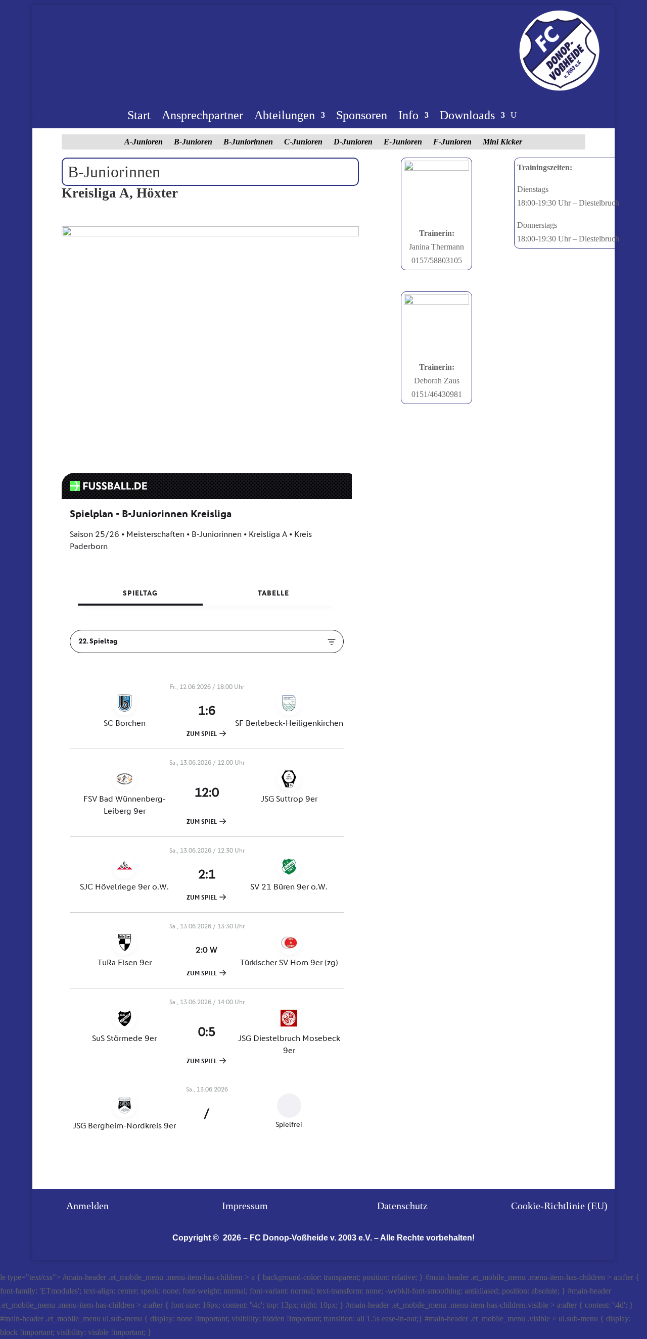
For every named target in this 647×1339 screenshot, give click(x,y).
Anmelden (87, 1205)
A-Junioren (143, 142)
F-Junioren (452, 142)
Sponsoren (361, 117)
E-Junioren (403, 142)
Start (139, 117)
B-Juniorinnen (248, 142)
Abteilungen (284, 117)
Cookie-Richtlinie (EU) (559, 1205)
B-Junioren (193, 142)
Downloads (467, 117)
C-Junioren (303, 142)
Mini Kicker (502, 142)
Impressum (245, 1205)
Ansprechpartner (202, 117)
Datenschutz (402, 1205)
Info (408, 117)
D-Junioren (353, 142)
